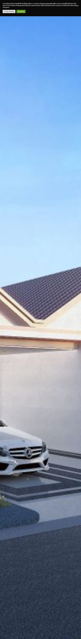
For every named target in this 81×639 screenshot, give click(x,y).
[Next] (77, 328)
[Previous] (4, 328)
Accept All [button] (21, 11)
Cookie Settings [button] (9, 11)
